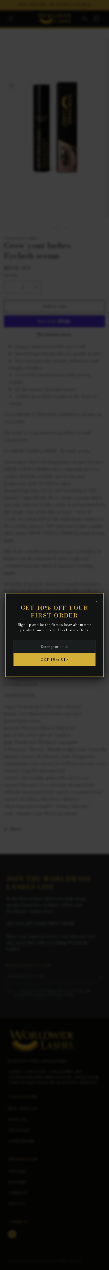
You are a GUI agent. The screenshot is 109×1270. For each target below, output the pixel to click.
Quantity (11, 275)
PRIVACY (16, 1203)
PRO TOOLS (19, 1130)
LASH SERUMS (21, 1141)
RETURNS (17, 1182)
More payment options (54, 334)
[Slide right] (66, 228)
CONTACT (17, 1193)
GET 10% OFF (54, 659)
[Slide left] (43, 228)
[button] (10, 19)
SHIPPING (17, 1171)
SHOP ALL (17, 1119)
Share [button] (15, 829)
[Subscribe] (100, 978)
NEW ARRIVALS (22, 1108)
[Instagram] (12, 1234)
